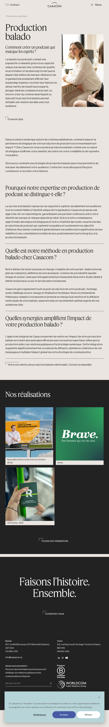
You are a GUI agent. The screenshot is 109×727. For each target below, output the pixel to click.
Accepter (64, 714)
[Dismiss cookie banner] (99, 697)
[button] (97, 4)
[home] (54, 4)
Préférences (39, 714)
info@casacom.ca (13, 657)
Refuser (88, 714)
